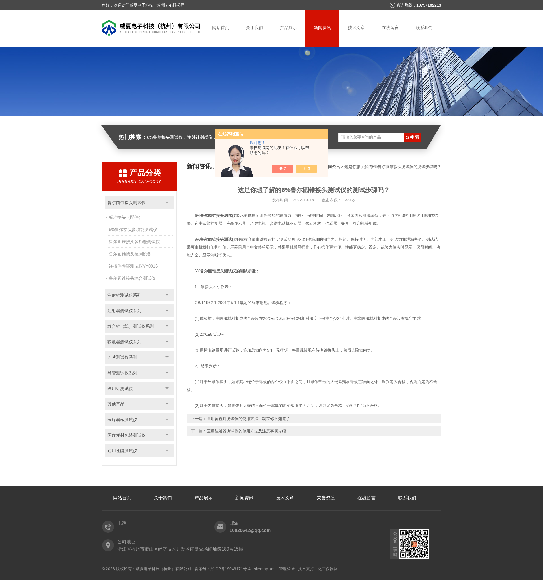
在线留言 (390, 27)
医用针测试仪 (120, 388)
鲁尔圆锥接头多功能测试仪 (134, 241)
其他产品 (115, 404)
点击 (167, 202)
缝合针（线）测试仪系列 (130, 326)
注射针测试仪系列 (124, 295)
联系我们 (424, 27)
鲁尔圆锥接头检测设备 (130, 253)
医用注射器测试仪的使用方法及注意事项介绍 (246, 431)
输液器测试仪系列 (124, 341)
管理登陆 (287, 568)
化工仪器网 (328, 568)
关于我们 (254, 27)
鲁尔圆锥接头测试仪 (126, 202)
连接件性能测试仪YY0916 (133, 266)
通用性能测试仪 (122, 450)
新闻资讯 (322, 27)
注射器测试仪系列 (124, 310)
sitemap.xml (264, 568)
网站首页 (220, 27)
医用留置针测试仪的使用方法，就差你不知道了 (248, 418)
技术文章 (356, 27)
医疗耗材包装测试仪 (126, 435)
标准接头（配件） (126, 217)
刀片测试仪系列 (122, 357)
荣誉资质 (326, 497)
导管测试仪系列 (122, 372)
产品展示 (288, 27)
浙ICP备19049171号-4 (230, 568)
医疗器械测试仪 (122, 419)
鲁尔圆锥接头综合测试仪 (132, 278)
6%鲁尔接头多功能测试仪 (133, 229)
